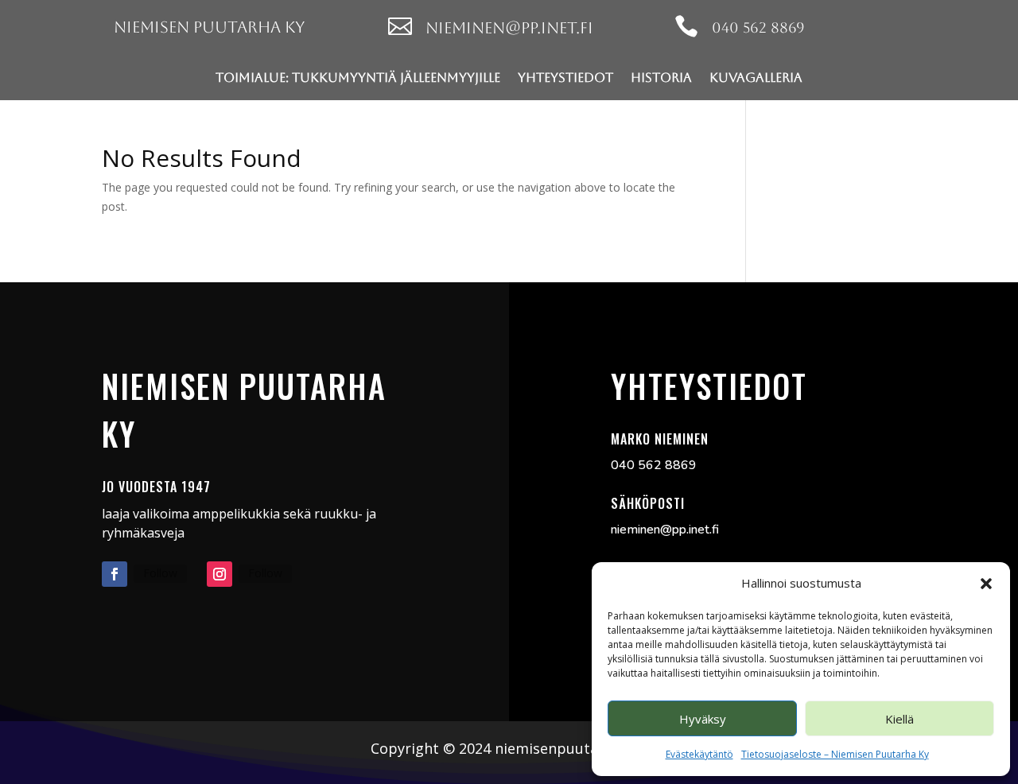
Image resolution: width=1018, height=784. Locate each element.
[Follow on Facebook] (114, 574)
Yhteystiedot (565, 77)
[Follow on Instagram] (219, 574)
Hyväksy (702, 719)
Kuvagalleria (755, 77)
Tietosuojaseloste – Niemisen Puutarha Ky (835, 754)
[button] (986, 584)
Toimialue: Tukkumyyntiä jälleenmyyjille (358, 77)
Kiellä (899, 719)
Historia (661, 77)
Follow (160, 572)
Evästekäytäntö (699, 754)
